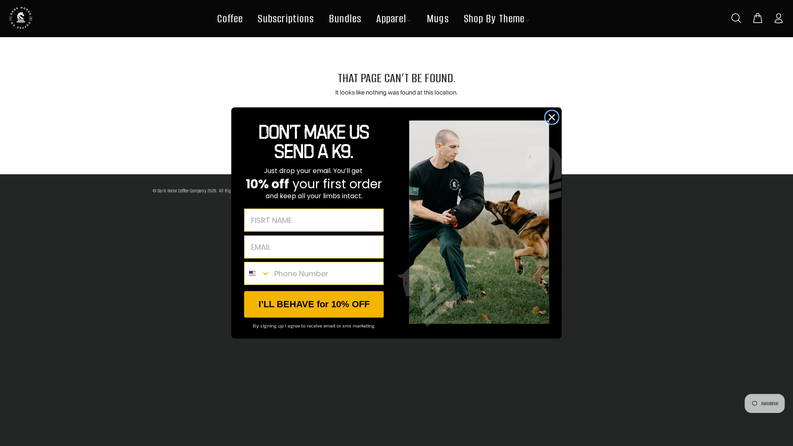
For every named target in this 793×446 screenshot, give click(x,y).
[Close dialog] (551, 117)
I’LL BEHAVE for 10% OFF (314, 304)
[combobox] (257, 273)
